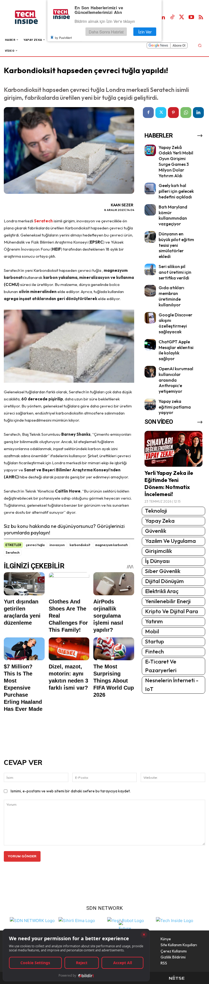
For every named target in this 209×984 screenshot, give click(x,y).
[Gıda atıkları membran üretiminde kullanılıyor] (150, 291)
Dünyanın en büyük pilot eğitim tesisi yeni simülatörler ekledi (176, 245)
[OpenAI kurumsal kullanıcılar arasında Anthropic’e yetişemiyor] (150, 372)
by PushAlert (63, 37)
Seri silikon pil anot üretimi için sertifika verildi (175, 272)
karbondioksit (80, 545)
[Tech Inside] (174, 920)
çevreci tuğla (35, 545)
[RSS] (200, 17)
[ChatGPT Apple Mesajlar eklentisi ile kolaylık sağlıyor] (150, 345)
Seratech (43, 220)
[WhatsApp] (185, 112)
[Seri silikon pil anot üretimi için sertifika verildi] (150, 269)
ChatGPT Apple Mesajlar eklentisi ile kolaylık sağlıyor (176, 350)
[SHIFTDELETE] (32, 920)
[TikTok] (172, 17)
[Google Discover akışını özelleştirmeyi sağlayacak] (150, 318)
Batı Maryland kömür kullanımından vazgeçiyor (173, 215)
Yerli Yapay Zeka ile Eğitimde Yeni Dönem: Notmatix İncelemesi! (169, 483)
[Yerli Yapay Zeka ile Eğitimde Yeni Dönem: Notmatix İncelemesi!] (173, 449)
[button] (199, 45)
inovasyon (57, 545)
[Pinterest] (173, 112)
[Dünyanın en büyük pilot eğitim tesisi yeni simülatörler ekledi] (150, 237)
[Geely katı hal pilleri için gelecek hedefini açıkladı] (150, 188)
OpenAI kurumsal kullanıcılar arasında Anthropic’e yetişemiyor (176, 380)
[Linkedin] (162, 17)
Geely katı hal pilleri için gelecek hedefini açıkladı (176, 191)
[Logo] (32, 17)
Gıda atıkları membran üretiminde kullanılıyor (171, 296)
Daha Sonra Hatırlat (106, 32)
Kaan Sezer (122, 205)
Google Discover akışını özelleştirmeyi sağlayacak (175, 323)
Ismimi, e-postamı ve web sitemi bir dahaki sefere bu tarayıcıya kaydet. (71, 791)
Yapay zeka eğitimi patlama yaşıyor (175, 406)
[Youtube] (191, 17)
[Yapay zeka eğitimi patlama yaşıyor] (150, 404)
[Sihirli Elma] (77, 920)
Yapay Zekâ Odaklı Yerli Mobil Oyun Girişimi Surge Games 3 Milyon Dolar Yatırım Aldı (176, 161)
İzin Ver (145, 32)
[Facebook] (148, 112)
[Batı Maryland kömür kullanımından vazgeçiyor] (150, 210)
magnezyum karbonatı (111, 545)
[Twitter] (181, 17)
